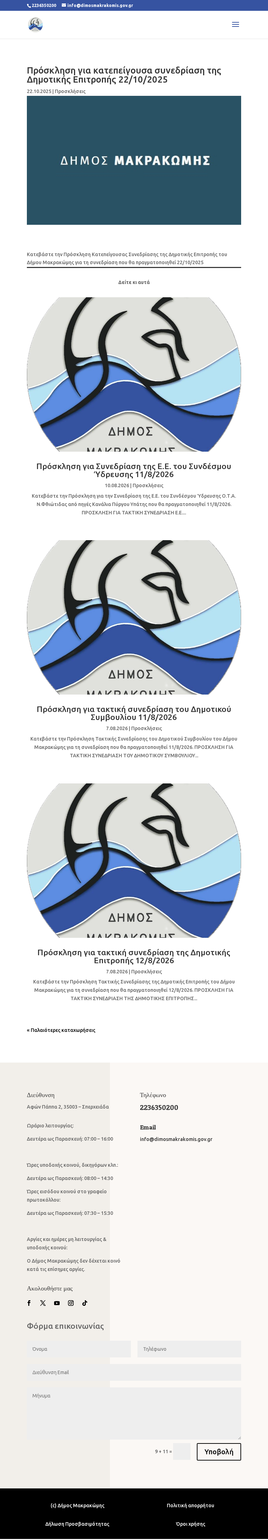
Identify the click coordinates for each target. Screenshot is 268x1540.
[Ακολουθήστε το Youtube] (56, 1303)
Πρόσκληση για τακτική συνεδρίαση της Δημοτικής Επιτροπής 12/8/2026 (133, 956)
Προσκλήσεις (70, 91)
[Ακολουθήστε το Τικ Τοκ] (84, 1303)
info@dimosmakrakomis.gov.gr (176, 1139)
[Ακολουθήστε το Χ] (43, 1303)
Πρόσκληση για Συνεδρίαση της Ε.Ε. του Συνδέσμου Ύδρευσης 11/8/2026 (133, 470)
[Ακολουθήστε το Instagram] (70, 1303)
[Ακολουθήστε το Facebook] (29, 1303)
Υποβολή (218, 1452)
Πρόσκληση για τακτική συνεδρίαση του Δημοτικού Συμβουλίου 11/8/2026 (134, 713)
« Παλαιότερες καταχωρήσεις (61, 1030)
